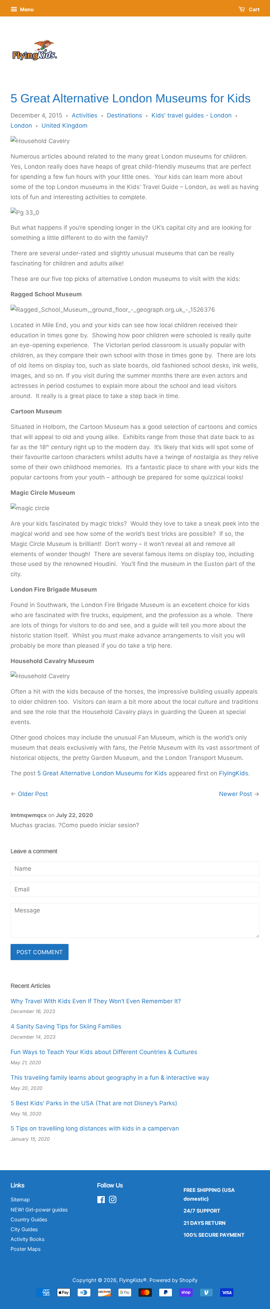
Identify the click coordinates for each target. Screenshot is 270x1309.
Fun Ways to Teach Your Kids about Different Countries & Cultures (104, 1051)
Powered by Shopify (173, 1280)
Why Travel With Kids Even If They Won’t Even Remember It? (96, 1001)
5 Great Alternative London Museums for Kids (102, 773)
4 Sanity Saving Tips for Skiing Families (66, 1026)
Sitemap (20, 1199)
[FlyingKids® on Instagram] (112, 1201)
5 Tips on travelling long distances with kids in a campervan (95, 1128)
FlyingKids (233, 773)
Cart (253, 9)
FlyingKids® (133, 1280)
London (21, 125)
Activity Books (28, 1239)
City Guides (24, 1229)
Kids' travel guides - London (192, 115)
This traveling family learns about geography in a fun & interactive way (110, 1077)
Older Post (33, 793)
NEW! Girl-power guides (39, 1210)
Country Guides (29, 1219)
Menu (26, 9)
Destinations (124, 115)
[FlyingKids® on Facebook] (101, 1201)
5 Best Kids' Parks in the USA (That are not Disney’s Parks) (94, 1103)
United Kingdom (64, 125)
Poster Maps (26, 1249)
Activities (84, 115)
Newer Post (235, 793)
